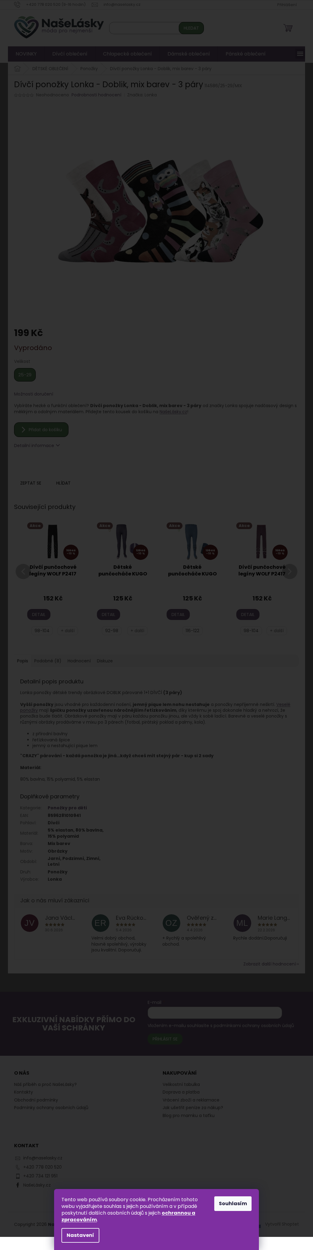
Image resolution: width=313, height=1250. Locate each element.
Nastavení (78, 1235)
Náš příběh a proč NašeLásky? (43, 1084)
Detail (36, 614)
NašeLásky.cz (171, 412)
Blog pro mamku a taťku (186, 1116)
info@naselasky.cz (40, 1158)
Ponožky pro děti (65, 808)
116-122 (190, 631)
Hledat (189, 28)
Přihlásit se (162, 1039)
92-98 (109, 631)
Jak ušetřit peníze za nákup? (190, 1108)
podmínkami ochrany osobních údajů (251, 1026)
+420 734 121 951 (38, 1176)
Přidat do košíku (43, 430)
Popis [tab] (20, 661)
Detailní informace (32, 445)
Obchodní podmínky (34, 1100)
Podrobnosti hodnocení (94, 95)
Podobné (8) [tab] (45, 661)
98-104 (39, 631)
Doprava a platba (178, 1092)
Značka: (140, 95)
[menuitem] (24, 54)
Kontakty (21, 1092)
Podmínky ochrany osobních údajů (49, 1108)
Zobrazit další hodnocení (267, 964)
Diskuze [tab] (103, 661)
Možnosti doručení (31, 394)
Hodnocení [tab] (77, 661)
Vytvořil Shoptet (280, 1224)
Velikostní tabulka (179, 1084)
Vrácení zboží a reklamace (188, 1100)
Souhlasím (231, 1203)
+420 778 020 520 (40, 1167)
